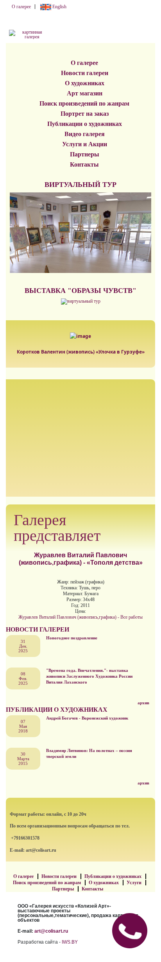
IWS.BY (70, 942)
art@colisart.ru (51, 931)
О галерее (21, 6)
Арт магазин (84, 93)
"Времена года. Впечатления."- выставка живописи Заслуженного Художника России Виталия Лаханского (89, 676)
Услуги (134, 882)
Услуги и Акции (84, 144)
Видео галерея (84, 134)
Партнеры (84, 154)
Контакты (84, 164)
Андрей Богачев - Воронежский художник (87, 718)
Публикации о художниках (84, 123)
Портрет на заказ (85, 113)
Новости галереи (84, 73)
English (58, 6)
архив (143, 702)
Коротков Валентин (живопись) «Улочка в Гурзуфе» (81, 351)
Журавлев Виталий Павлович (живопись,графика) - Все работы (80, 617)
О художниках (84, 83)
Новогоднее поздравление (71, 637)
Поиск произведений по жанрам (84, 103)
